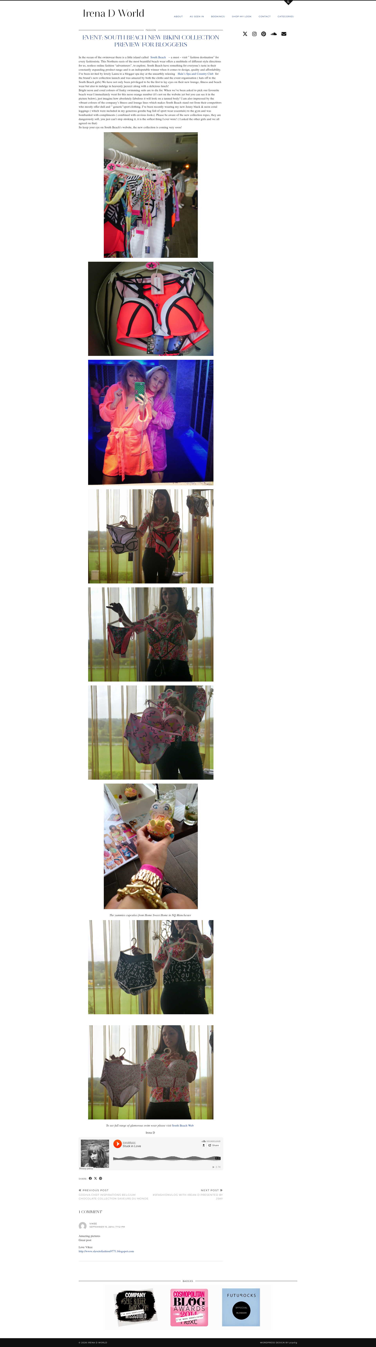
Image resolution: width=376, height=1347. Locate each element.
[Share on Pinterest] (100, 1178)
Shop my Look (242, 16)
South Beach (158, 57)
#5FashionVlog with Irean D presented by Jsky (188, 1194)
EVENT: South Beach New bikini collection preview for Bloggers (150, 41)
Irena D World (114, 13)
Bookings (218, 16)
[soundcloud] (274, 34)
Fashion (151, 30)
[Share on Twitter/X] (95, 1178)
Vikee (93, 1223)
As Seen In (197, 16)
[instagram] (254, 34)
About (178, 16)
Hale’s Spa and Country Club (196, 74)
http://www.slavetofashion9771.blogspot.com (106, 1251)
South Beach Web (183, 1125)
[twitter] (245, 34)
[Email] (283, 34)
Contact (265, 16)
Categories (286, 16)
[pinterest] (263, 34)
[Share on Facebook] (90, 1178)
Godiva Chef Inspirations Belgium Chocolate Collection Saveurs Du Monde (114, 1194)
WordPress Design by (278, 1342)
